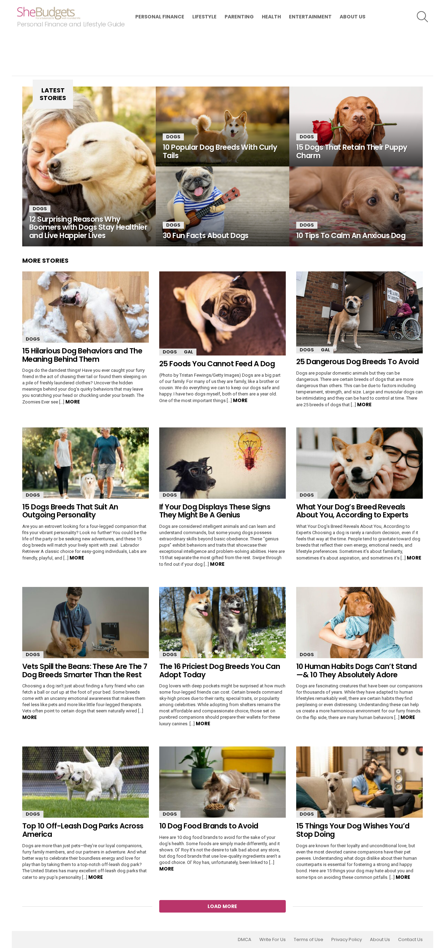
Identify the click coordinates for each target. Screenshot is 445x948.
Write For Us (272, 939)
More (72, 401)
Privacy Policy (346, 939)
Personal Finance (159, 16)
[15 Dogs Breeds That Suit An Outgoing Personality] (85, 463)
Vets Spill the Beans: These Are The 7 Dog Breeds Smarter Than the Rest (84, 670)
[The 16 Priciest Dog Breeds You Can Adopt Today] (222, 622)
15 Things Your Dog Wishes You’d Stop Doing (353, 830)
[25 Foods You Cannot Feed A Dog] (222, 313)
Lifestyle (204, 16)
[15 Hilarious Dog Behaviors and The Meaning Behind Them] (85, 307)
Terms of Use (308, 939)
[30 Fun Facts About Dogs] (222, 206)
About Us (352, 16)
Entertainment (310, 16)
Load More (222, 906)
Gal (188, 352)
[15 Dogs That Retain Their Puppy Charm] (356, 126)
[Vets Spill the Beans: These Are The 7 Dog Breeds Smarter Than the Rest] (85, 622)
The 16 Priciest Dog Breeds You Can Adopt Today (219, 670)
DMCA (244, 939)
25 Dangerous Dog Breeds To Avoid (357, 362)
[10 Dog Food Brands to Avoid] (222, 782)
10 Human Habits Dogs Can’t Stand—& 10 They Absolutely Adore (356, 670)
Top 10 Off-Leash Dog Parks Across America (83, 830)
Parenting (239, 16)
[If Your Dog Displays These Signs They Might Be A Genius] (222, 463)
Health (271, 16)
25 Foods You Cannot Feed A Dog (217, 364)
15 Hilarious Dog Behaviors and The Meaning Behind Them (82, 355)
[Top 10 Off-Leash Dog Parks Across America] (85, 782)
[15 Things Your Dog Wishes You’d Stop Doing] (359, 782)
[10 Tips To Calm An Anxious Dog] (356, 206)
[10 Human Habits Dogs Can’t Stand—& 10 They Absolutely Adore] (359, 622)
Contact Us (410, 939)
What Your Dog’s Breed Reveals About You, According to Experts (352, 511)
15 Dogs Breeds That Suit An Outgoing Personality (70, 511)
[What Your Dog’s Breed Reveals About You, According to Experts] (359, 463)
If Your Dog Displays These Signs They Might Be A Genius (214, 511)
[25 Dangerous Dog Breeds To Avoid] (359, 312)
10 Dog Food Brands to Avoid (208, 826)
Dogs (40, 208)
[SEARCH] (422, 16)
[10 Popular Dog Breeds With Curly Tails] (222, 126)
